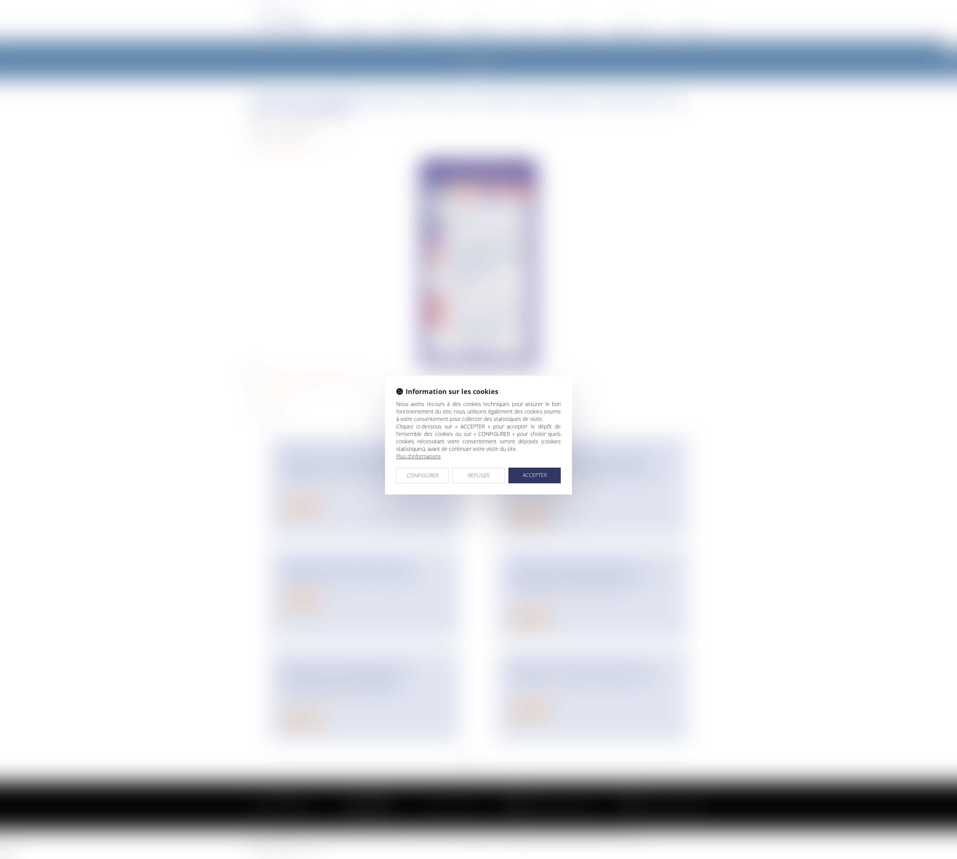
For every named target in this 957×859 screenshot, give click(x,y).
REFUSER (478, 475)
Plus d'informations (418, 456)
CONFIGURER (423, 475)
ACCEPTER (535, 474)
